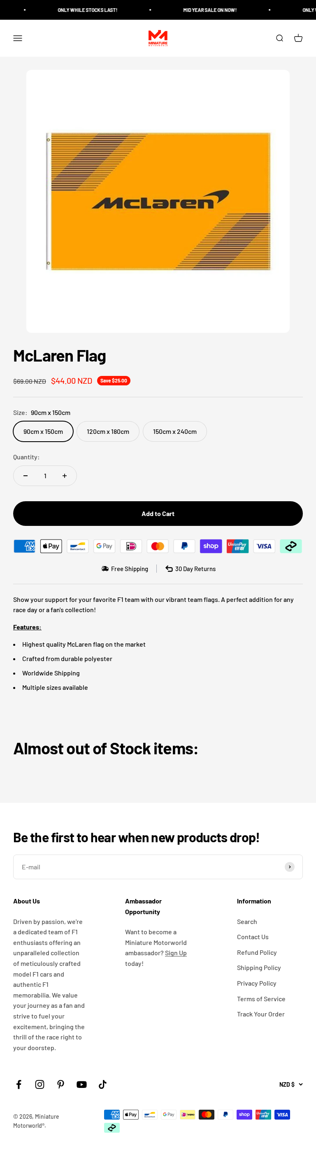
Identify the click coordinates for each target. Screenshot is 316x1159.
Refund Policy (257, 952)
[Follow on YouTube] (81, 1084)
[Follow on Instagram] (39, 1084)
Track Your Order (261, 1014)
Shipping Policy (259, 967)
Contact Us (253, 936)
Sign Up (176, 952)
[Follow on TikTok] (102, 1084)
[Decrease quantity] (25, 476)
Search (247, 921)
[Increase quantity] (65, 476)
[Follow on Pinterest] (60, 1084)
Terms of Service (261, 998)
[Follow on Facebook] (18, 1084)
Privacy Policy (256, 983)
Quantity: (26, 457)
